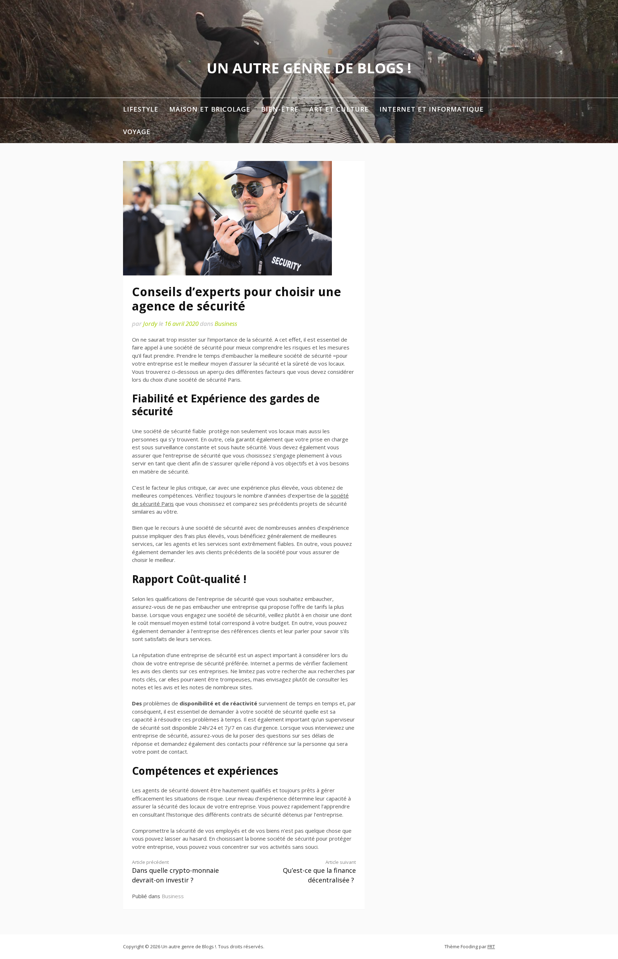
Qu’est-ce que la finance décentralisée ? (319, 872)
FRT (491, 946)
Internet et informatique (431, 109)
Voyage (137, 131)
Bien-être (280, 109)
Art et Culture (339, 109)
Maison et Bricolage (209, 109)
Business (226, 323)
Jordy (150, 323)
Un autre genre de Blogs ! (309, 68)
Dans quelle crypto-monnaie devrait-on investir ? (175, 872)
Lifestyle (140, 109)
